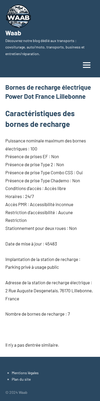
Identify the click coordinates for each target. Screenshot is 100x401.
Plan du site (21, 379)
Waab (13, 33)
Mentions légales (25, 372)
